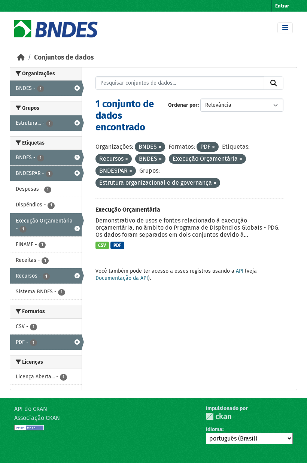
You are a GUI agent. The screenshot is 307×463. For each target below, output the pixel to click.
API (239, 271)
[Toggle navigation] (285, 27)
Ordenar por (183, 105)
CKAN (218, 416)
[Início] (21, 57)
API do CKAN (30, 408)
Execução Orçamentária (127, 209)
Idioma (214, 429)
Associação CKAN (37, 417)
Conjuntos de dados (64, 57)
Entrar (282, 6)
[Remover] (159, 147)
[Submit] (273, 83)
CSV (102, 245)
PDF (117, 245)
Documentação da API (121, 278)
